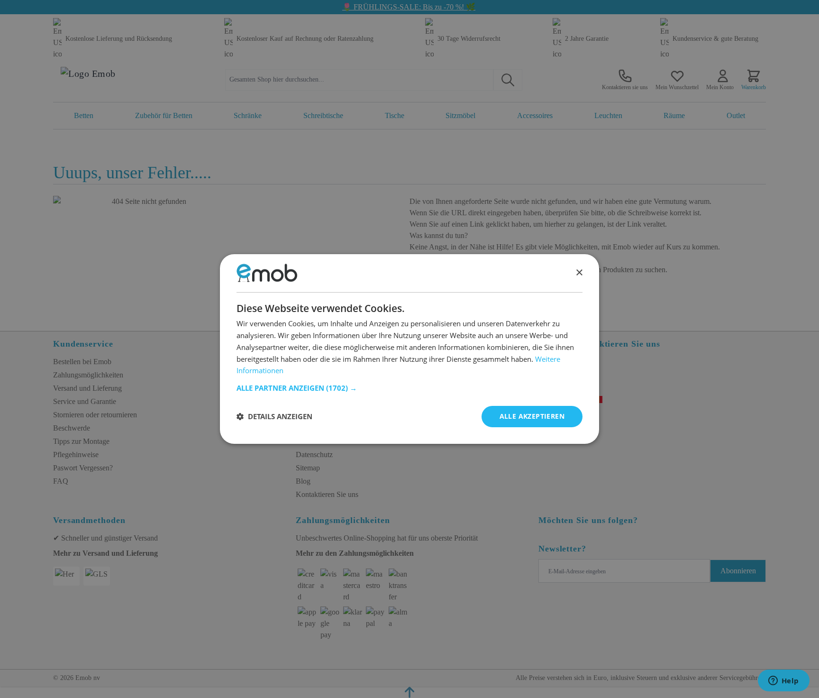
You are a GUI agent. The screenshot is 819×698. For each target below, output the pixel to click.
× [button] (578, 272)
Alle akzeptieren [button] (532, 416)
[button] (409, 388)
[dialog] (409, 349)
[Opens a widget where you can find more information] (783, 681)
